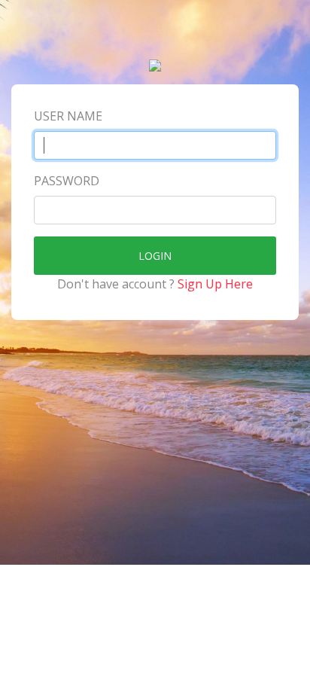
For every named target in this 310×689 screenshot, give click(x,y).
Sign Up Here (215, 284)
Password (66, 180)
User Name (68, 116)
